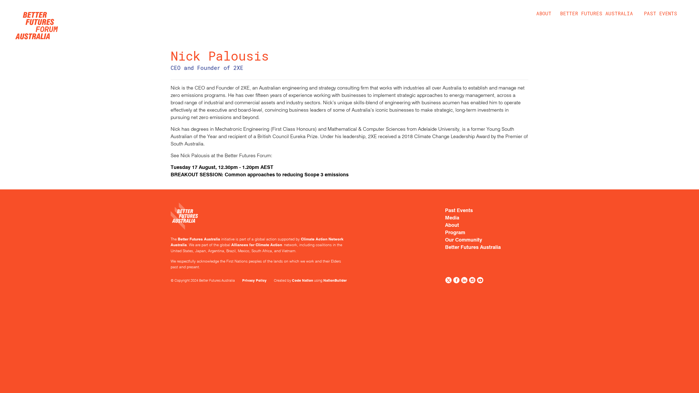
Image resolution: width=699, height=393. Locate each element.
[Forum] (36, 24)
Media (452, 218)
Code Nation (302, 280)
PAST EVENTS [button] (660, 13)
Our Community (463, 240)
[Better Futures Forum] (258, 219)
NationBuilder (335, 280)
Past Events (459, 210)
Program (455, 233)
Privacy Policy (254, 280)
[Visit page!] (448, 281)
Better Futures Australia (596, 13)
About (543, 13)
